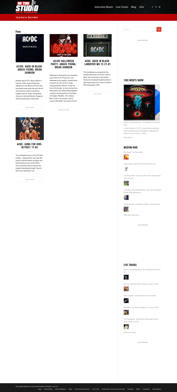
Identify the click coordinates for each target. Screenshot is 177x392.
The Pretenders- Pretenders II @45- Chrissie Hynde (142, 204)
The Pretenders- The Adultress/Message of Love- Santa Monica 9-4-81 (141, 320)
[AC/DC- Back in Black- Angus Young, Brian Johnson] (30, 48)
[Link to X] (156, 7)
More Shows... (129, 137)
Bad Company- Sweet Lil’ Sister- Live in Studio (140, 296)
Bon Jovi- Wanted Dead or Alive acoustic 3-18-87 (141, 284)
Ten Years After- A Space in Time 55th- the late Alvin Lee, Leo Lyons (142, 177)
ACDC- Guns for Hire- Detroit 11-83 (30, 145)
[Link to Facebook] (152, 7)
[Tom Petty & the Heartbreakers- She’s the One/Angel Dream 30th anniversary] (126, 197)
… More (143, 133)
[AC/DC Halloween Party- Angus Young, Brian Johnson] (64, 45)
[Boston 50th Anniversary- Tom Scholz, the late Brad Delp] (142, 102)
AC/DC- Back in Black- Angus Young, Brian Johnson (29, 69)
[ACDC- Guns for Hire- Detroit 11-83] (30, 128)
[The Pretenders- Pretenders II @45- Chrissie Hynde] (126, 209)
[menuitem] (103, 7)
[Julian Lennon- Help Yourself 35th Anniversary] (126, 168)
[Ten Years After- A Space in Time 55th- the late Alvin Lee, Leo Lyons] (126, 183)
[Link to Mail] (159, 7)
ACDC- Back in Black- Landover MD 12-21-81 (98, 62)
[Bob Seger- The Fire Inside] (126, 157)
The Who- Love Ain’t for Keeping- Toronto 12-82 (141, 307)
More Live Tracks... (130, 332)
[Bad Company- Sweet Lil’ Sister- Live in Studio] (126, 300)
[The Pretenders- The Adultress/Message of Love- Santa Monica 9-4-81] (126, 326)
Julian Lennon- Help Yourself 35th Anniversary (140, 164)
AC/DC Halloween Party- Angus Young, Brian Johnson (63, 64)
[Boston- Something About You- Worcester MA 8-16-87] (126, 277)
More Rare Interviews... (132, 215)
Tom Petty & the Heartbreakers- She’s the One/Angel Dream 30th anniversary (142, 191)
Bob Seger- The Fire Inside (133, 152)
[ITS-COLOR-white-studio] (27, 7)
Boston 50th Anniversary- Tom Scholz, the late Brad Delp (142, 123)
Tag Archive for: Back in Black (27, 17)
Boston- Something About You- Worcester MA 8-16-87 (142, 271)
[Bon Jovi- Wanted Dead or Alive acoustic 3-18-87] (126, 288)
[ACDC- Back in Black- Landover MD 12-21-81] (97, 45)
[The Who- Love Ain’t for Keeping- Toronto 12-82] (126, 312)
